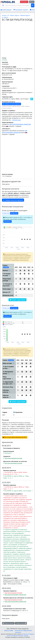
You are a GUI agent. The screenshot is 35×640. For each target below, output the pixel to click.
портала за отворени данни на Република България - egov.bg (20, 634)
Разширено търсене (21, 10)
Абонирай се (24, 2)
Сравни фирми (6, 10)
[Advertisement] (17, 39)
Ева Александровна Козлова (13, 458)
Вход (32, 2)
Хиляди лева (6, 213)
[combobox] (16, 5)
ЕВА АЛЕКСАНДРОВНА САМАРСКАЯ (20, 124)
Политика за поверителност (23, 630)
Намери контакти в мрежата (12, 104)
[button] (16, 270)
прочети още (16, 120)
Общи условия (8, 630)
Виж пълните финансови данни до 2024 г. (15, 437)
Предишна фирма (9, 623)
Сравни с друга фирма (18, 300)
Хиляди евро (14, 213)
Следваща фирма (20, 623)
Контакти (18, 632)
